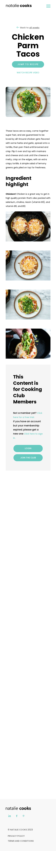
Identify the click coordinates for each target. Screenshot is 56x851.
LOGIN (28, 448)
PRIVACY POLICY (16, 835)
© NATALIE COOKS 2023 (20, 829)
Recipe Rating (34, 519)
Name (9, 533)
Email (8, 547)
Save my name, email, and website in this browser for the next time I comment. (27, 566)
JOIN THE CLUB (28, 457)
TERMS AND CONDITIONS (21, 840)
